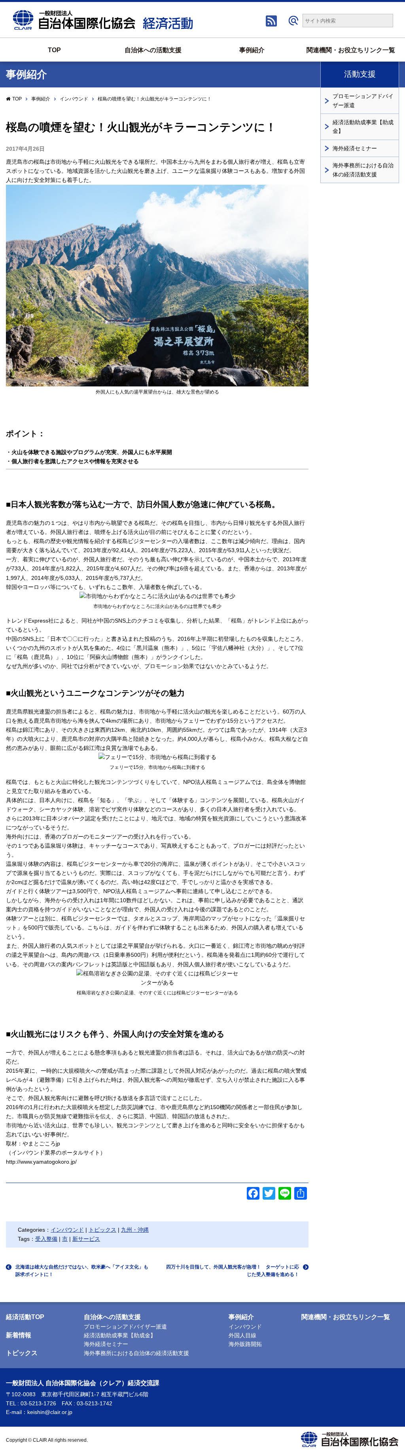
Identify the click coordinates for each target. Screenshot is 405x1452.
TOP (54, 50)
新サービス (86, 1239)
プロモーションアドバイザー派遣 (363, 100)
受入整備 (46, 1239)
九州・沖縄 (135, 1230)
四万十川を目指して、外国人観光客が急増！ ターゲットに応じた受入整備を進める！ (232, 1270)
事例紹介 (252, 50)
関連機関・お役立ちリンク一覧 (351, 50)
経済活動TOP (25, 1317)
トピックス (102, 1230)
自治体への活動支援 (153, 50)
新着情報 (18, 1335)
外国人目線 (242, 1335)
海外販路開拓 (245, 1344)
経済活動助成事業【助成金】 (363, 126)
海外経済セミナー (355, 148)
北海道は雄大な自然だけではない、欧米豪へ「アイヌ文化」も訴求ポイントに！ (81, 1270)
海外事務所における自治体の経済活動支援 (363, 169)
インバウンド (74, 99)
